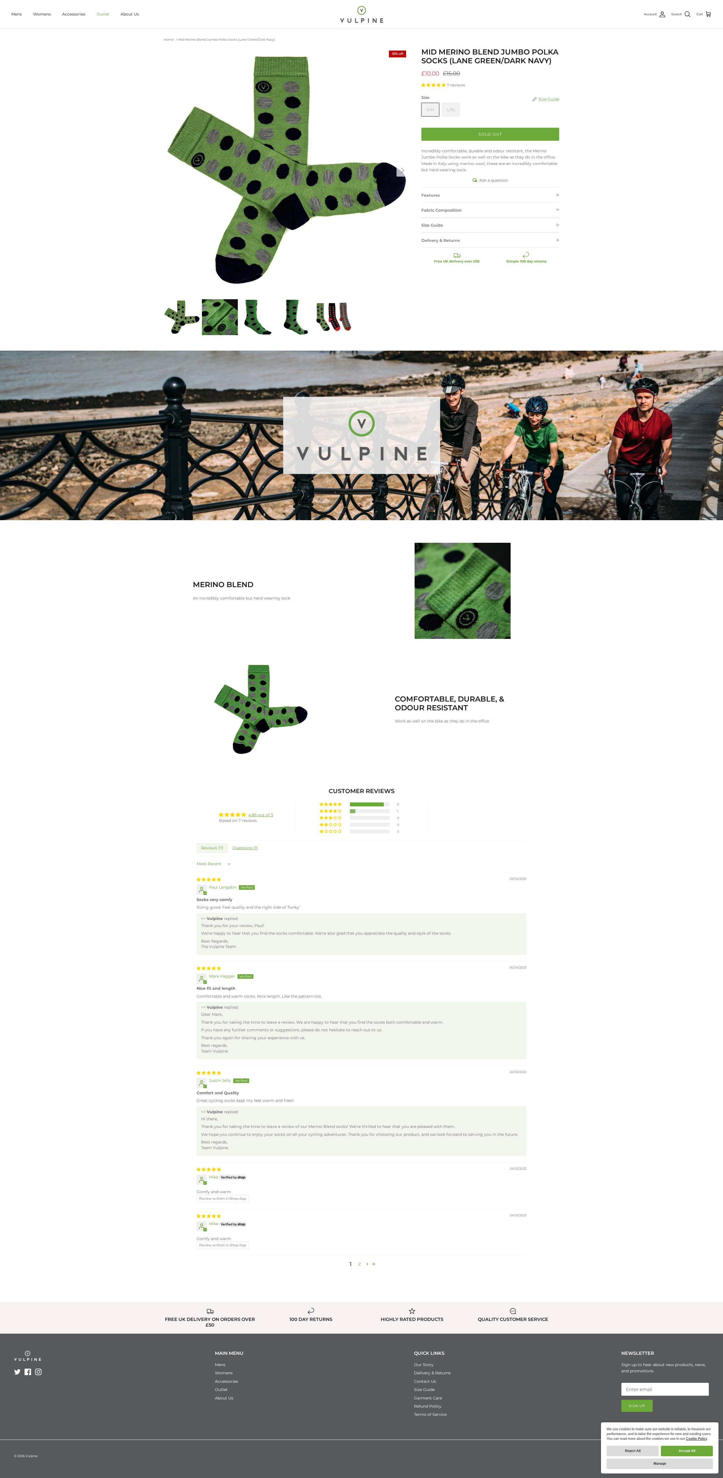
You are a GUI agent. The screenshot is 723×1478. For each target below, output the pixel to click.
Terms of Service (430, 1414)
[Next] (403, 170)
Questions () (245, 847)
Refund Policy (427, 1406)
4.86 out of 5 (260, 814)
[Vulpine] (362, 14)
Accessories (73, 14)
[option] (286, 170)
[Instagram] (38, 1372)
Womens (42, 14)
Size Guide (432, 225)
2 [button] (359, 1264)
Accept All (687, 1451)
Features (430, 195)
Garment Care (428, 1398)
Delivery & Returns (440, 240)
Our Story (424, 1364)
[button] (434, 85)
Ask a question (493, 180)
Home (169, 40)
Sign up (637, 1406)
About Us (130, 14)
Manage (660, 1464)
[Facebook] (28, 1372)
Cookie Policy (696, 1439)
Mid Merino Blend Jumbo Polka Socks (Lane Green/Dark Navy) (226, 40)
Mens (16, 14)
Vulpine (32, 1456)
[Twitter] (17, 1372)
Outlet (103, 14)
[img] (209, 879)
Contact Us (425, 1381)
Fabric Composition (441, 210)
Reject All (633, 1451)
